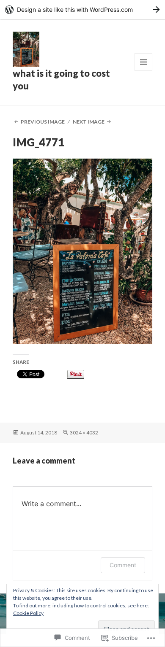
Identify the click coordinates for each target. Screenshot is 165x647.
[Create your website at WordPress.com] (82, 9)
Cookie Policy (28, 613)
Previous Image (43, 122)
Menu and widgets (143, 70)
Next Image (88, 122)
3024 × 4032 (84, 432)
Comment (123, 565)
